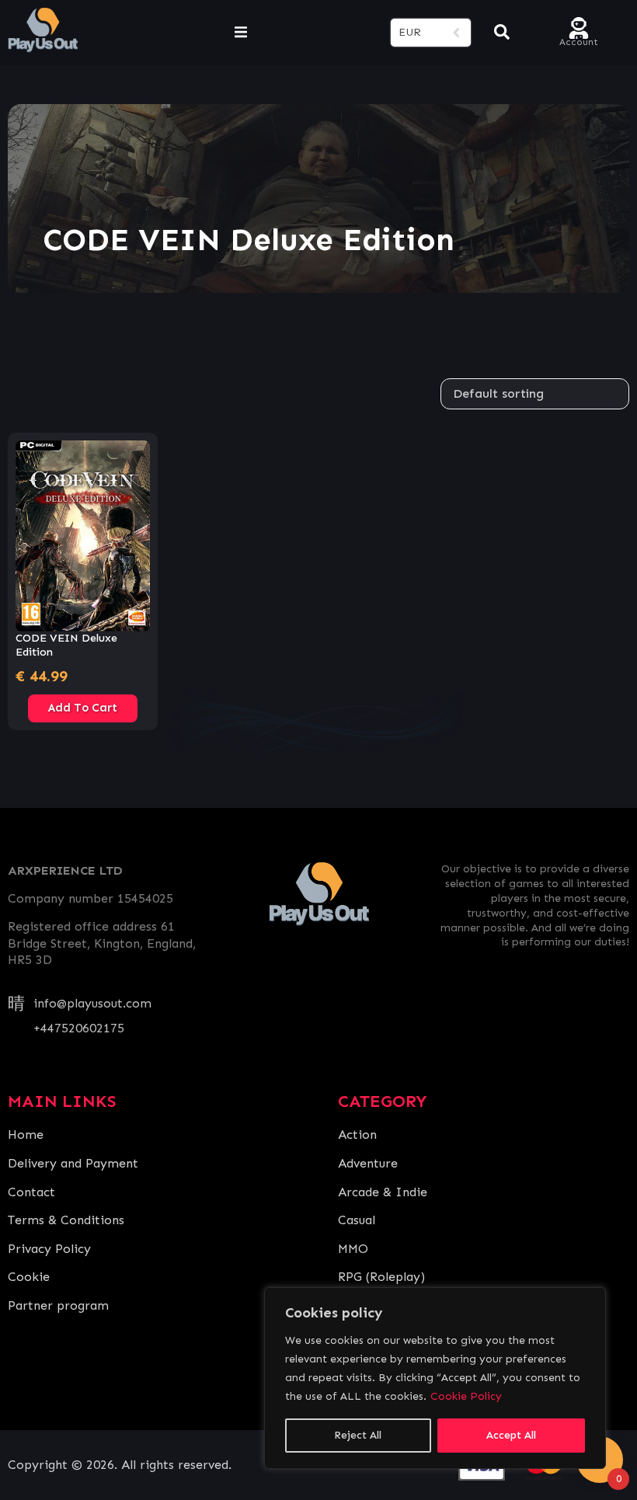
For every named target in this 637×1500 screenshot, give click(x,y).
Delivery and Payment (73, 1163)
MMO (353, 1248)
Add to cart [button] (82, 708)
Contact (31, 1192)
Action (357, 1134)
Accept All (511, 1435)
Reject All (357, 1435)
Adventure (368, 1163)
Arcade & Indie (382, 1192)
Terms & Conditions (66, 1220)
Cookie (29, 1276)
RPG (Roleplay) (381, 1276)
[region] (435, 1378)
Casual (356, 1220)
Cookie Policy (466, 1396)
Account (578, 41)
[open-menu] (241, 33)
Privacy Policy (49, 1248)
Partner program (58, 1305)
